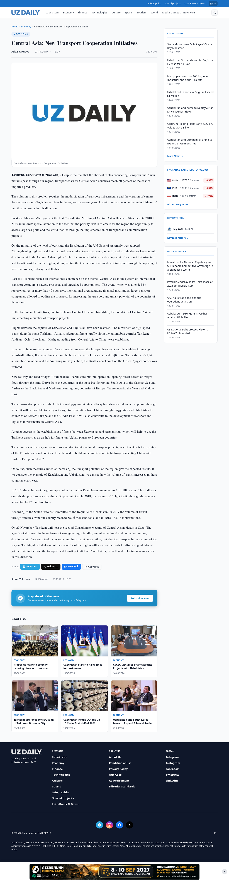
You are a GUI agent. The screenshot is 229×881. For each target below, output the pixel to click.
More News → (175, 156)
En (211, 3)
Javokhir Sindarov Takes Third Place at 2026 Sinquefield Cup (190, 283)
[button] (214, 12)
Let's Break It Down (194, 3)
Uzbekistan (52, 12)
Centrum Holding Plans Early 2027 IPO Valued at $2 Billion (190, 125)
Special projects (172, 3)
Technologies (99, 12)
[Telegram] (99, 824)
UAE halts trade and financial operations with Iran (184, 299)
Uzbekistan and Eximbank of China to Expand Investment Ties (189, 141)
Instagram (173, 763)
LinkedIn (172, 780)
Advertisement (119, 780)
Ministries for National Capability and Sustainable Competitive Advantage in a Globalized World (190, 265)
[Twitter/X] (129, 824)
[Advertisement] (114, 871)
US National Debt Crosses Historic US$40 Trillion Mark (187, 331)
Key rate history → (178, 237)
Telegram (31, 566)
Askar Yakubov (20, 51)
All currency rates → (179, 204)
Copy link (93, 566)
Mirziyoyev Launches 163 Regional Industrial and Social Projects (187, 78)
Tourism (142, 12)
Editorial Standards (122, 786)
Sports (129, 12)
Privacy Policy (118, 769)
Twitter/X (52, 566)
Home (14, 26)
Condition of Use (120, 763)
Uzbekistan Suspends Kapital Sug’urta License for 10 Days (190, 62)
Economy (68, 12)
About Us (115, 757)
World (154, 12)
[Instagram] (109, 824)
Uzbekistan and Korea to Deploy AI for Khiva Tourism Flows (190, 109)
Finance (82, 12)
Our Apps (115, 774)
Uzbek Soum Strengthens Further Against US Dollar (187, 315)
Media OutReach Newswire (178, 12)
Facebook (73, 566)
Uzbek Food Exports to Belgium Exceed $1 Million (190, 93)
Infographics (154, 3)
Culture (116, 12)
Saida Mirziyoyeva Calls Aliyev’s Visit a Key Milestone (190, 46)
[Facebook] (119, 824)
